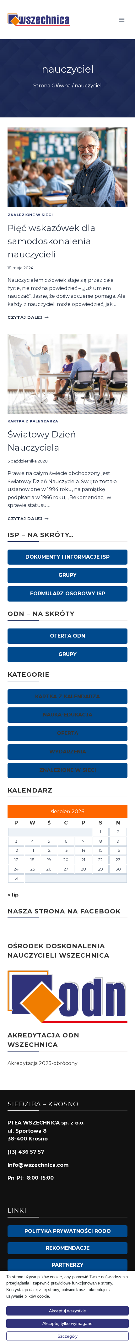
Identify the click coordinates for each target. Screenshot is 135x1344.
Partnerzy (68, 1265)
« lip (13, 895)
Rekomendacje (67, 1248)
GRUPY (67, 575)
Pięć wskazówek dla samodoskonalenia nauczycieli (51, 241)
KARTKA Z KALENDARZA (33, 421)
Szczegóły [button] (67, 1336)
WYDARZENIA (67, 752)
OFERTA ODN (67, 636)
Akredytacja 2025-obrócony (43, 1063)
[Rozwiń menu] (121, 19)
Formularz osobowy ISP (67, 594)
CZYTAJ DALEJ (28, 317)
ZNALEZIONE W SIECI (30, 215)
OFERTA (67, 733)
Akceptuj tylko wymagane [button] (67, 1323)
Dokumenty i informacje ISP (67, 557)
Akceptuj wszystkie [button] (67, 1310)
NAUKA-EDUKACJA (67, 715)
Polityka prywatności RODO (67, 1231)
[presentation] (67, 167)
